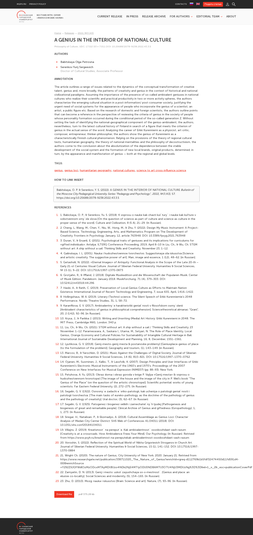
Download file (64, 494)
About (231, 16)
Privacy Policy (37, 4)
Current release (109, 16)
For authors (180, 16)
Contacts (181, 4)
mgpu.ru (21, 4)
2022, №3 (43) (86, 33)
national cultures (124, 170)
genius (58, 170)
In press (132, 16)
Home (57, 33)
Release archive (154, 16)
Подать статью (213, 4)
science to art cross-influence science (161, 170)
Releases (69, 33)
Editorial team (207, 16)
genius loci (71, 170)
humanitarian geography (95, 170)
